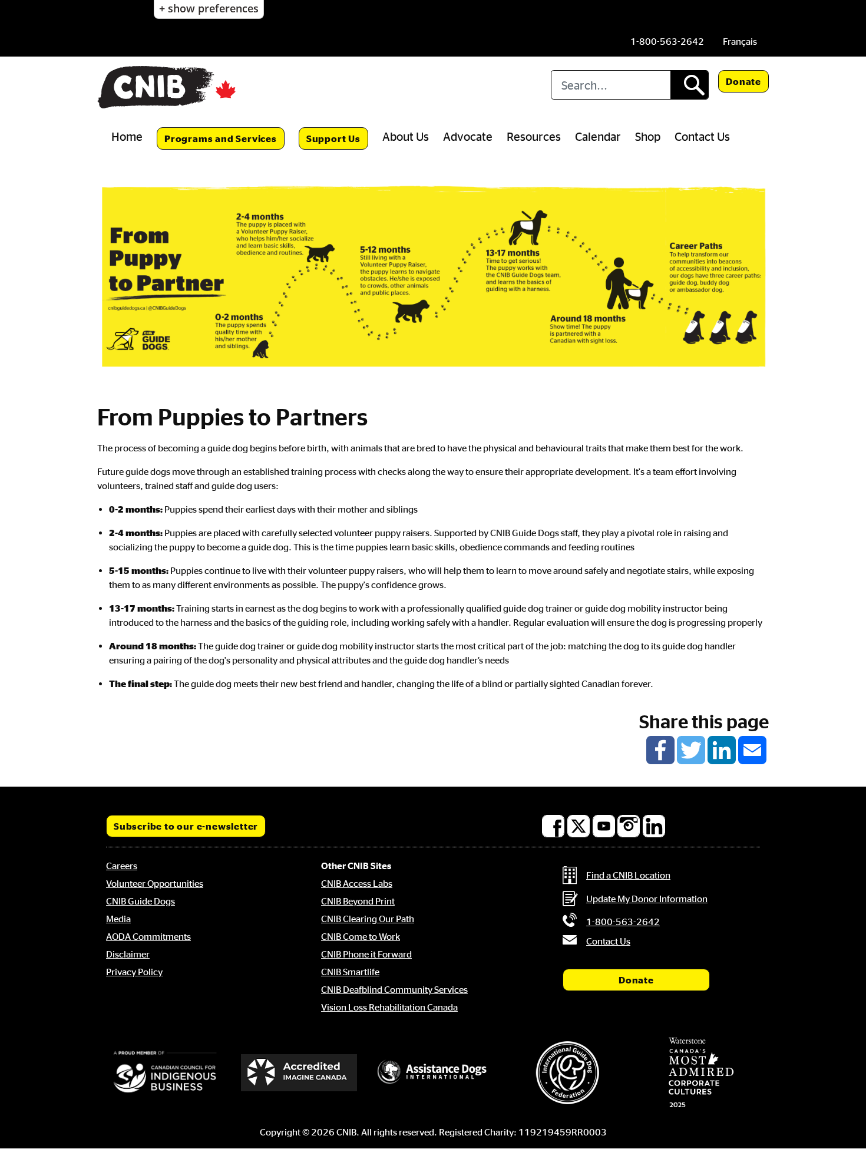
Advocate (468, 136)
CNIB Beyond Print (358, 901)
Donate (743, 81)
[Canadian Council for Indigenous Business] (165, 1072)
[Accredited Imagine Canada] (299, 1072)
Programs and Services (220, 138)
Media (118, 918)
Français (740, 41)
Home (127, 136)
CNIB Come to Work (360, 936)
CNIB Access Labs (356, 883)
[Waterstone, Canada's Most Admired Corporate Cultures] (701, 1072)
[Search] (689, 85)
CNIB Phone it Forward (366, 954)
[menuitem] (740, 41)
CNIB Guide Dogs (140, 901)
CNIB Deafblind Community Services (394, 989)
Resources (534, 136)
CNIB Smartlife (350, 971)
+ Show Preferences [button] (209, 8)
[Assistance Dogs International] (433, 1072)
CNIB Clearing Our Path (367, 918)
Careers (121, 865)
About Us (405, 136)
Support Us (333, 138)
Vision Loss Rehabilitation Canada (389, 1007)
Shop (647, 136)
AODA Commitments (148, 936)
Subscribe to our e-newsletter (186, 826)
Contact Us (702, 136)
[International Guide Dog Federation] (567, 1073)
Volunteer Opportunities (154, 883)
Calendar (598, 136)
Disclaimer (128, 954)
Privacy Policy (134, 971)
